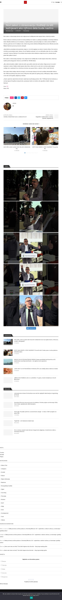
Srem (2, 509)
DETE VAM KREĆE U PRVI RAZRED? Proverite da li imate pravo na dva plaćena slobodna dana (35, 351)
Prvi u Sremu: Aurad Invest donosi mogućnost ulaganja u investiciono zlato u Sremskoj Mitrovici (35, 430)
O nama (2, 452)
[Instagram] (55, 2)
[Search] (61, 2)
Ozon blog (3, 492)
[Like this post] (12, 97)
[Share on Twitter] (19, 97)
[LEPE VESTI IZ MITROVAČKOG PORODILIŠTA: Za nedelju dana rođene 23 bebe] (8, 371)
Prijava (1, 456)
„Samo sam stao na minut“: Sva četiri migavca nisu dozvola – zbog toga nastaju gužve (25, 546)
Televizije (4, 565)
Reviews (3, 499)
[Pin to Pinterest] (22, 97)
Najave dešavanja (5, 479)
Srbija (2, 506)
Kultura (3, 475)
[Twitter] (53, 2)
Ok (31, 597)
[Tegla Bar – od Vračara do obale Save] (8, 423)
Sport (2, 503)
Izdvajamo (3, 468)
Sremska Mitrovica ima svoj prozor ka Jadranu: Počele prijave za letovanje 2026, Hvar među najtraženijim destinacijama (36, 403)
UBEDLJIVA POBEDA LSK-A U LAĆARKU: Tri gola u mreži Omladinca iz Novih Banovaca (35, 378)
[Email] (58, 2)
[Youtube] (57, 2)
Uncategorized (4, 513)
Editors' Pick (4, 465)
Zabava (3, 520)
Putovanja (3, 496)
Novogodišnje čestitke (6, 486)
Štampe (4, 561)
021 (7, 86)
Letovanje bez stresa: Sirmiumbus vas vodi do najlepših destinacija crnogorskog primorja (36, 394)
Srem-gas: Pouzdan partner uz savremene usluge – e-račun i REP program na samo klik (35, 412)
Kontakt (2, 454)
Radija (3, 569)
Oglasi (2, 489)
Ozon (12, 30)
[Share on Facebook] (16, 97)
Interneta (4, 573)
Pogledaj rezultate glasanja (31, 581)
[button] (5, 140)
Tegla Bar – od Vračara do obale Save (24, 421)
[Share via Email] (25, 97)
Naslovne (3, 482)
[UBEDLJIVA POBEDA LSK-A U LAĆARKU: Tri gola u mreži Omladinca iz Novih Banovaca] (8, 380)
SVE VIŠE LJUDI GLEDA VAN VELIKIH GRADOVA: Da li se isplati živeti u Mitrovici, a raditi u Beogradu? (36, 340)
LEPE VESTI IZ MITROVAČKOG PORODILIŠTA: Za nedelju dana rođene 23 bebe (36, 368)
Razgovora (4, 577)
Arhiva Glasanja (4, 583)
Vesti (2, 516)
